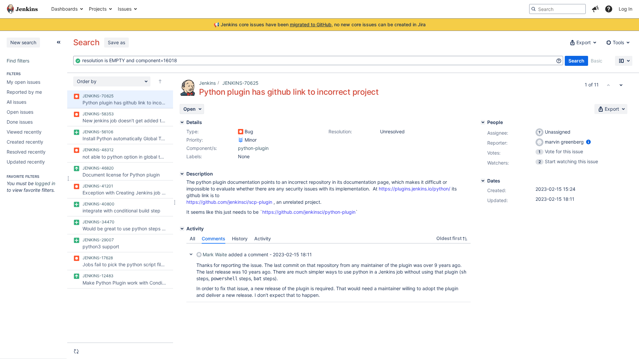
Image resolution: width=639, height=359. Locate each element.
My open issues (23, 82)
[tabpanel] (328, 273)
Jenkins (207, 83)
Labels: (194, 156)
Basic (596, 60)
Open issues (20, 112)
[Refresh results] (76, 351)
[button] (595, 9)
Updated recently (26, 162)
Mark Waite (215, 254)
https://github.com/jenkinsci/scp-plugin (229, 202)
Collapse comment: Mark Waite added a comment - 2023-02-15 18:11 (191, 254)
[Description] (182, 174)
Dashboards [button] (64, 9)
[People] (483, 122)
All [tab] (192, 238)
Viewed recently (24, 132)
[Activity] (182, 228)
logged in (45, 183)
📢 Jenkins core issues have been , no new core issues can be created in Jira (320, 24)
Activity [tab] (262, 238)
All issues (16, 102)
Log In (625, 9)
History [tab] (240, 238)
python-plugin (253, 148)
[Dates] (483, 181)
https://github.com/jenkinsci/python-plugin (308, 212)
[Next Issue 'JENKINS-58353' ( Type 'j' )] (621, 85)
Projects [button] (97, 9)
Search (576, 60)
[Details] (182, 122)
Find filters (18, 60)
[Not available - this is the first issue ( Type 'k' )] (608, 85)
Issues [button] (124, 9)
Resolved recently (26, 152)
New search (23, 42)
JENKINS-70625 (240, 83)
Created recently (25, 142)
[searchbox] (557, 9)
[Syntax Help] (558, 61)
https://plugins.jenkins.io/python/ (414, 188)
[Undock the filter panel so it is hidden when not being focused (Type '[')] (58, 42)
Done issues (20, 122)
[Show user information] (588, 142)
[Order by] (160, 81)
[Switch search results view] (623, 61)
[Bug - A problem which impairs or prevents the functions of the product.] (240, 131)
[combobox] (318, 60)
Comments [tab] (213, 238)
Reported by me (24, 92)
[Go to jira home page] (22, 9)
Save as (116, 42)
